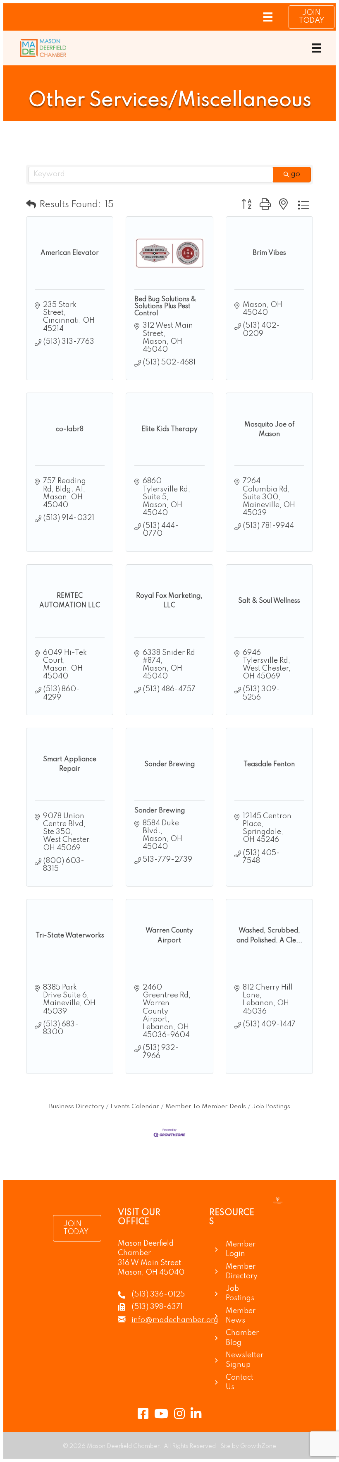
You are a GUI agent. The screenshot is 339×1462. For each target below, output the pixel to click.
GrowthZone (258, 1446)
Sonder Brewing (159, 811)
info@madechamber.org (174, 1320)
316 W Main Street (149, 1263)
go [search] (295, 174)
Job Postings (271, 1106)
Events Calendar (134, 1106)
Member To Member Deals (205, 1106)
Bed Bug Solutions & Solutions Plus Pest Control (165, 306)
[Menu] (268, 16)
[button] (31, 204)
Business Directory (76, 1106)
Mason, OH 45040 (151, 1272)
